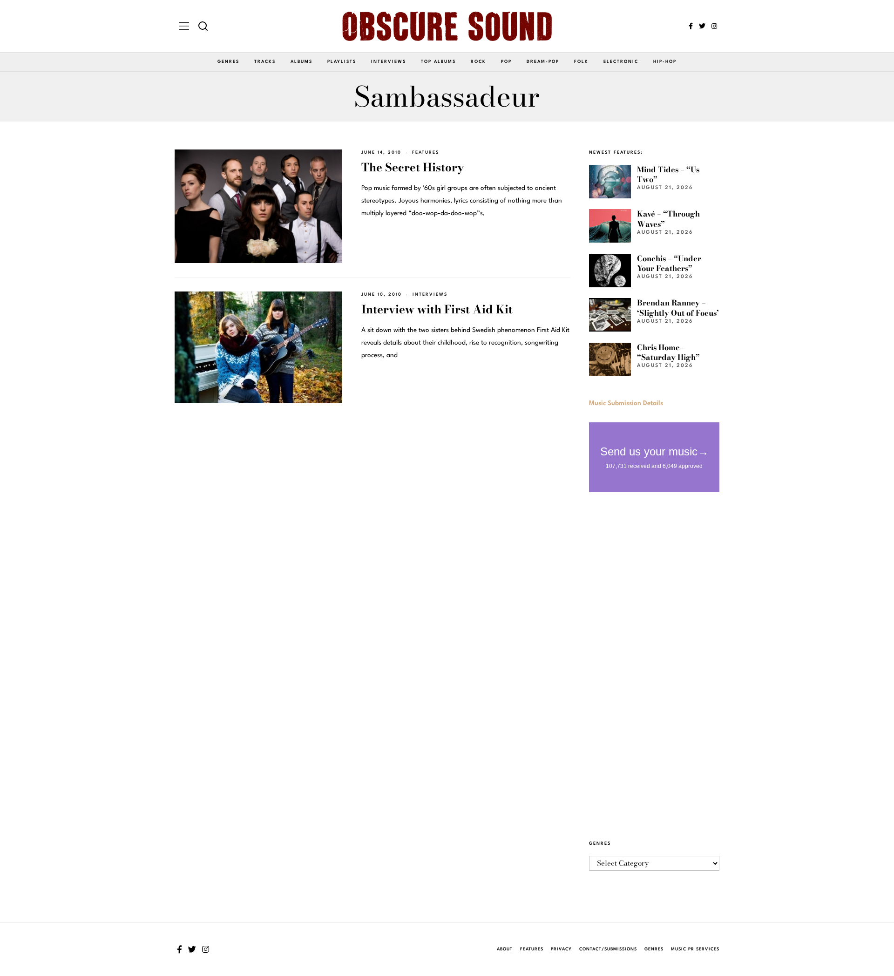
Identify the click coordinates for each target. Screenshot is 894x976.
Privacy (561, 949)
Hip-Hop (665, 62)
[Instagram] (714, 26)
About (505, 949)
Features (425, 152)
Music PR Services (695, 949)
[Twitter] (702, 26)
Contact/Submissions (608, 949)
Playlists (341, 62)
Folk (581, 62)
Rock (478, 62)
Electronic (620, 62)
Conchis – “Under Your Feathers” (669, 263)
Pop (506, 62)
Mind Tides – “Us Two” (668, 174)
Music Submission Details (626, 403)
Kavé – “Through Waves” (668, 219)
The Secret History (412, 167)
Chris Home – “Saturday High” (668, 352)
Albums (301, 62)
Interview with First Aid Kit (437, 309)
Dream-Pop (543, 62)
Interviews (388, 62)
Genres (228, 62)
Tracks (265, 62)
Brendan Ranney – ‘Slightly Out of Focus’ (678, 308)
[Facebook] (690, 26)
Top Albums (438, 62)
